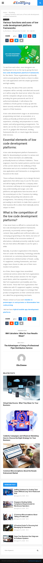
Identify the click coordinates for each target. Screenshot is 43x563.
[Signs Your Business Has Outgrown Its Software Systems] (8, 538)
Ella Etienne (8, 31)
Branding (6, 19)
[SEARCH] (37, 550)
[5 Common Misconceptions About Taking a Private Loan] (8, 517)
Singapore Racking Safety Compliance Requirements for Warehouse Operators (24, 504)
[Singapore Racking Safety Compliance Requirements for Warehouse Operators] (8, 504)
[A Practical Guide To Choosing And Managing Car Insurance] (8, 528)
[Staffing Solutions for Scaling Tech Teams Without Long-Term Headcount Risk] (8, 492)
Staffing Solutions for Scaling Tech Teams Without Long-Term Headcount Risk (27, 491)
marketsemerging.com (34, 561)
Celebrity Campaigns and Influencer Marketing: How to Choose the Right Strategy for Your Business (21, 438)
